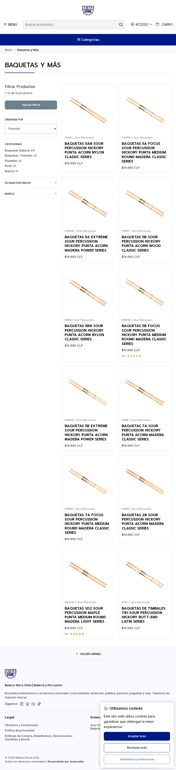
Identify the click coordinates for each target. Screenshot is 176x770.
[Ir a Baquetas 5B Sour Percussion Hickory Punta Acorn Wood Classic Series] (145, 203)
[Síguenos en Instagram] (21, 704)
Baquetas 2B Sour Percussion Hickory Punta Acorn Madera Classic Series (143, 522)
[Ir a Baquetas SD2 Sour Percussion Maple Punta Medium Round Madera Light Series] (88, 574)
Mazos (11, 171)
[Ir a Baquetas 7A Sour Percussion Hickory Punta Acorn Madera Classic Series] (145, 392)
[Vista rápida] (107, 109)
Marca (9, 193)
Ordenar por (14, 119)
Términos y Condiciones (21, 725)
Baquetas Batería (20, 150)
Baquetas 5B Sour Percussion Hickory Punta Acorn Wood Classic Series (141, 244)
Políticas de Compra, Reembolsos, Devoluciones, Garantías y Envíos (39, 737)
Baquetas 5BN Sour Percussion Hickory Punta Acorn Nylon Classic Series (84, 333)
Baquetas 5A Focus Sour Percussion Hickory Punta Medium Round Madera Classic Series (144, 152)
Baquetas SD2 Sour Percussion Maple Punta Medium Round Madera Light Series (85, 615)
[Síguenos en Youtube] (33, 704)
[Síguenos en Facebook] (27, 704)
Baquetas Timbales (21, 155)
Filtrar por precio (18, 183)
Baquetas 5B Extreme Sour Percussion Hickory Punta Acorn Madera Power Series (86, 433)
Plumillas (13, 160)
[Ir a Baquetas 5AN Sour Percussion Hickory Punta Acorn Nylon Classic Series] (88, 110)
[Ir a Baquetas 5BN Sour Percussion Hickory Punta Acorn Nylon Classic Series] (88, 292)
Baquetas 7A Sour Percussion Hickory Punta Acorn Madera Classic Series (143, 433)
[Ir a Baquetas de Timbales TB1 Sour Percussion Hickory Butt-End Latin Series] (145, 574)
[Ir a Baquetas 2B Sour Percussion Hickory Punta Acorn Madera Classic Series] (145, 481)
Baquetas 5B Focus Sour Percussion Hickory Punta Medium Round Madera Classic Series (144, 335)
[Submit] (121, 24)
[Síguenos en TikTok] (39, 704)
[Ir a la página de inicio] (88, 10)
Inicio (8, 50)
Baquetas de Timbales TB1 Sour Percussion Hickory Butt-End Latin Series (143, 615)
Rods (10, 166)
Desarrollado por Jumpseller (66, 761)
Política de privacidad (19, 730)
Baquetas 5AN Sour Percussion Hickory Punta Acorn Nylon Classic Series (84, 150)
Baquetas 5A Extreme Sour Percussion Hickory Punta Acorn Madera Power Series (86, 244)
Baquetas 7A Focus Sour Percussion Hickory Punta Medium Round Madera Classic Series (87, 524)
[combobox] (74, 24)
